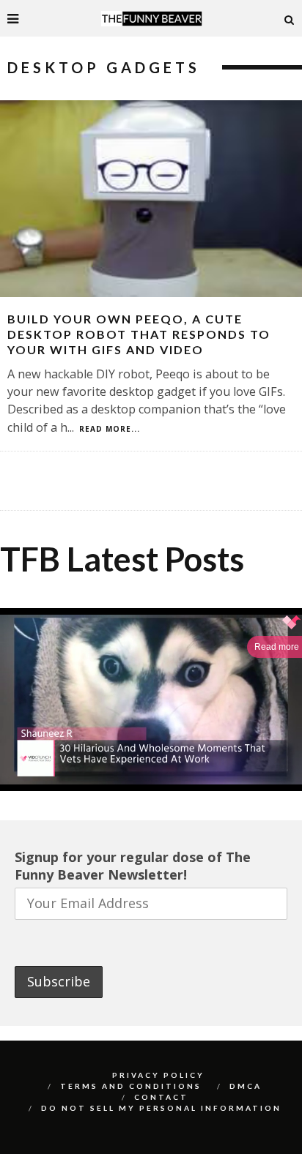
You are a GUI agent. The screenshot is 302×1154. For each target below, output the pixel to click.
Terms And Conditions (131, 1086)
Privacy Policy (158, 1075)
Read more (276, 647)
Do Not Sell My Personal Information (161, 1108)
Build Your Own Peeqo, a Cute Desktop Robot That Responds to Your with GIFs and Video (138, 334)
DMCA (245, 1086)
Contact (161, 1097)
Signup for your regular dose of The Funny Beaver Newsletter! (133, 865)
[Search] (289, 18)
